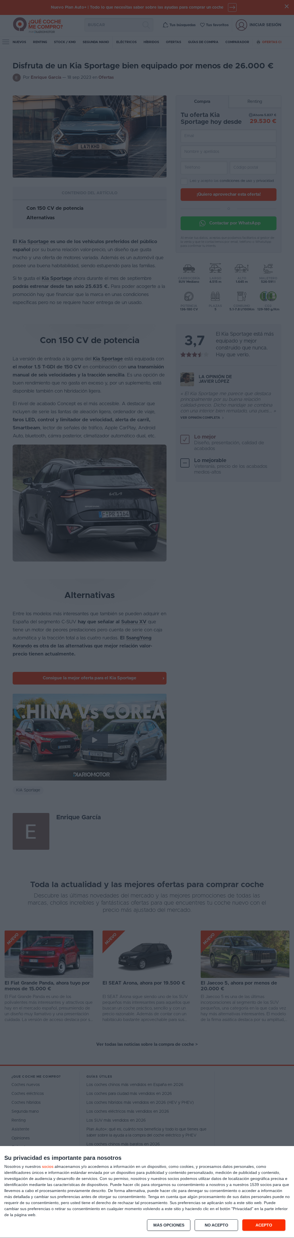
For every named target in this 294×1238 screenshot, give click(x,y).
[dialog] (147, 1192)
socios (47, 1166)
